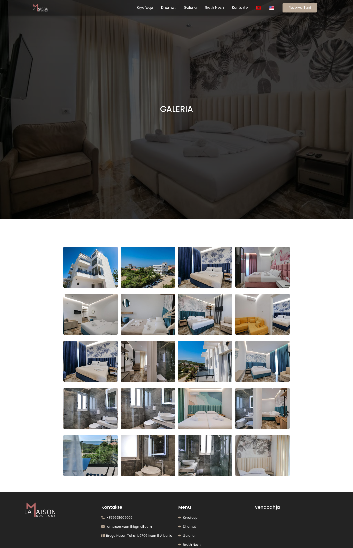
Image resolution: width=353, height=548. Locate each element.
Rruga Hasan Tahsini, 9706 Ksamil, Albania (139, 535)
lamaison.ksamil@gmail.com (129, 526)
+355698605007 (119, 517)
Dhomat (168, 7)
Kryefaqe (145, 7)
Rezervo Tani (300, 7)
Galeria (190, 7)
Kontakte (240, 7)
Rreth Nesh (214, 7)
